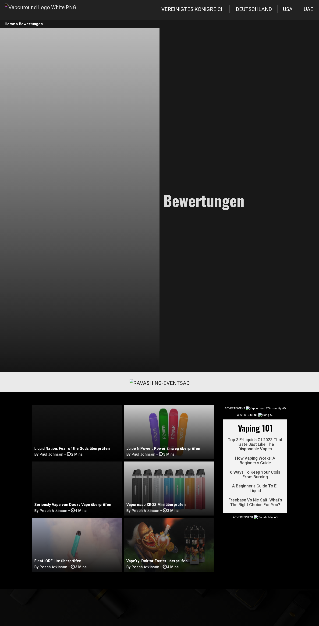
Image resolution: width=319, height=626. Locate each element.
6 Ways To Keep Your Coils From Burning (255, 474)
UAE (308, 9)
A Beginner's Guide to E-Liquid (255, 488)
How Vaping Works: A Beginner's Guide (255, 460)
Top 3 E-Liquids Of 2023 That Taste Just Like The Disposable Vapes (255, 444)
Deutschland (254, 9)
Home (10, 24)
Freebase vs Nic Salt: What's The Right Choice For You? (255, 502)
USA (288, 9)
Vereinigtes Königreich (193, 9)
